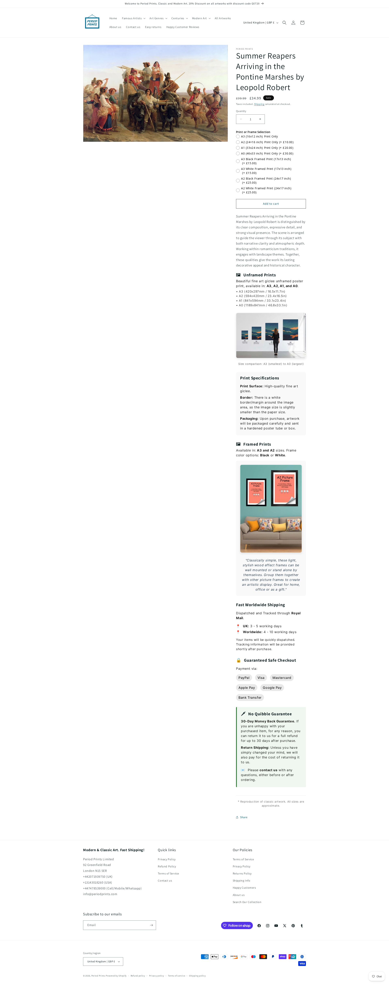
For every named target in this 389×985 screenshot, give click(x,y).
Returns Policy (242, 873)
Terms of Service (168, 873)
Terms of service (176, 975)
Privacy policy (156, 975)
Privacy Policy (166, 859)
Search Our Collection (247, 902)
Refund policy (138, 975)
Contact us (165, 880)
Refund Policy (167, 866)
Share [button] (244, 817)
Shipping (259, 103)
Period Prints (98, 975)
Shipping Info (241, 880)
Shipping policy (197, 975)
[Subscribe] (151, 925)
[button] (133, 18)
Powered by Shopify (116, 975)
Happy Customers (244, 887)
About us (239, 895)
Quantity (241, 111)
